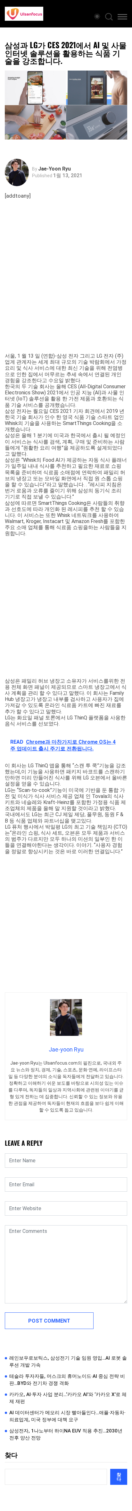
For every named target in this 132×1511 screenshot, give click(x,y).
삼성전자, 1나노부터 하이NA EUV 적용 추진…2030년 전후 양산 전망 (65, 1434)
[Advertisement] (66, 284)
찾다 (11, 1455)
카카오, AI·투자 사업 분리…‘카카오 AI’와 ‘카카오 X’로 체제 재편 (68, 1398)
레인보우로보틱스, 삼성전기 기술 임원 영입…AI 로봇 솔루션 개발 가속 (68, 1361)
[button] (122, 18)
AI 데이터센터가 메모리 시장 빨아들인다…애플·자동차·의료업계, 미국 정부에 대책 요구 (67, 1416)
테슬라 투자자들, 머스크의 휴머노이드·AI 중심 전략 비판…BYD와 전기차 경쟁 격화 (67, 1379)
